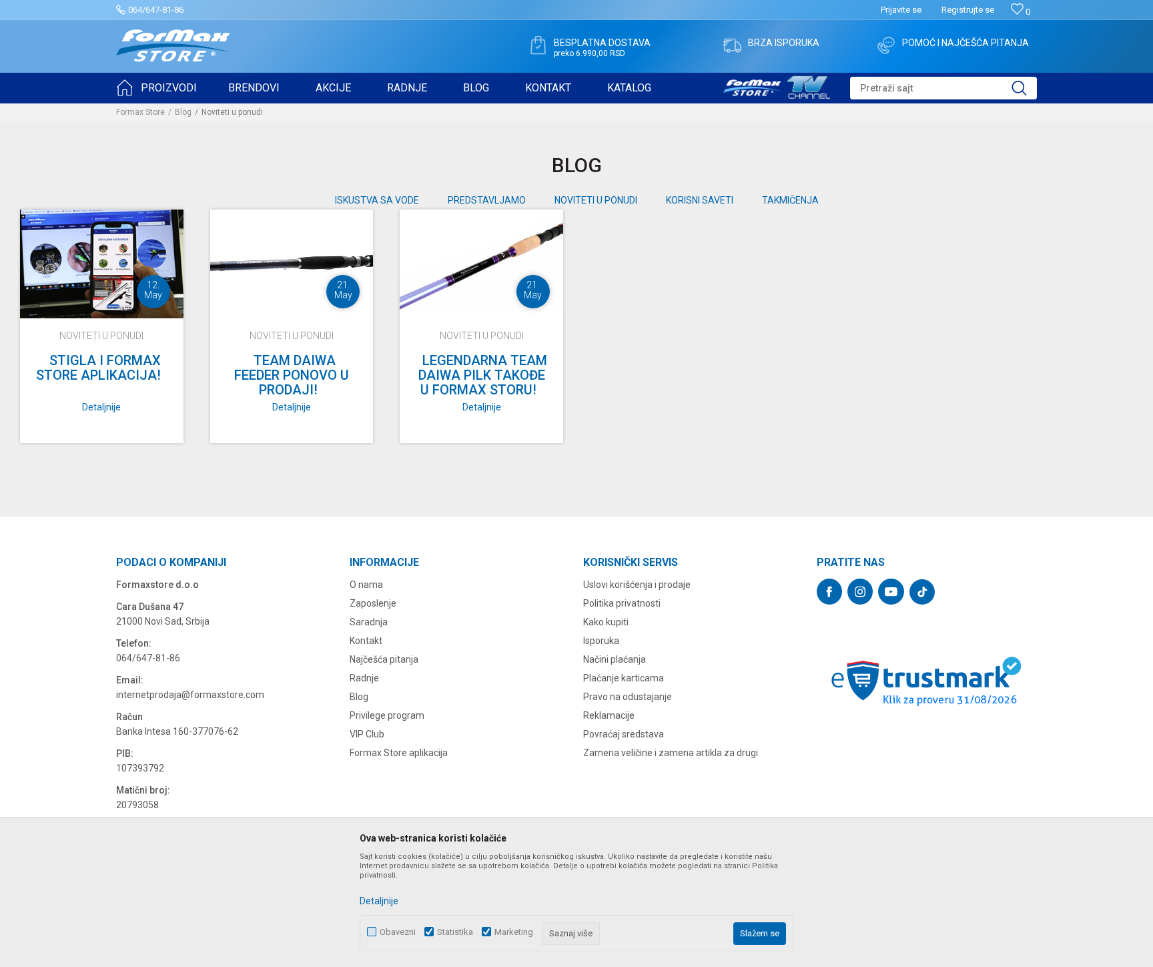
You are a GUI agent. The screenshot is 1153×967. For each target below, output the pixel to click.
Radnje (364, 678)
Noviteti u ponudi (595, 200)
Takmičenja (790, 200)
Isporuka (601, 640)
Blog (183, 112)
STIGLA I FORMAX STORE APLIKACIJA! (98, 367)
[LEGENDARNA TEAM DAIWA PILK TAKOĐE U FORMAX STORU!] (481, 264)
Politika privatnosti (622, 603)
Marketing (513, 932)
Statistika (455, 932)
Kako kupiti (606, 622)
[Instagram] (860, 592)
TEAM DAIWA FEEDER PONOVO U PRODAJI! (291, 375)
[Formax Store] (173, 45)
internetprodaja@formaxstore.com (190, 694)
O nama (366, 584)
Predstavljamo (487, 200)
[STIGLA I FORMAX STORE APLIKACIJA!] (101, 264)
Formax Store (140, 112)
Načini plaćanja (614, 659)
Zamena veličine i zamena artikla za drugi (670, 752)
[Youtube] (891, 592)
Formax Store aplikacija (399, 752)
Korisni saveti (699, 200)
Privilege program (387, 715)
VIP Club (367, 734)
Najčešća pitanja (384, 659)
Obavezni (398, 932)
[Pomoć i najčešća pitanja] (886, 45)
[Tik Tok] (922, 592)
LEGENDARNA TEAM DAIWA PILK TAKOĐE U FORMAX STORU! (482, 375)
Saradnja (369, 622)
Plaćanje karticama (623, 678)
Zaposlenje (373, 603)
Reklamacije (609, 715)
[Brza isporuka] (732, 45)
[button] (943, 88)
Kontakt (366, 640)
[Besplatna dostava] (537, 45)
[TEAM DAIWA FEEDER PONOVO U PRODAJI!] (292, 264)
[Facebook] (829, 592)
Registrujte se (967, 10)
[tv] (776, 85)
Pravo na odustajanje (627, 696)
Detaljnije (101, 407)
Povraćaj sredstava (623, 734)
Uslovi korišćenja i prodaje (637, 584)
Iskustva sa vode (377, 200)
